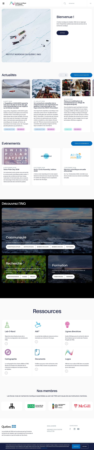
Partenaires (70, 247)
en (90, 3)
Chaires (24, 276)
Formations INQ (58, 276)
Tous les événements (82, 143)
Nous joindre (51, 426)
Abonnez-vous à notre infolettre (54, 430)
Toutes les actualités (81, 75)
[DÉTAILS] (63, 31)
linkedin (74, 429)
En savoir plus (44, 448)
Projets (32, 276)
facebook (71, 429)
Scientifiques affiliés (14, 247)
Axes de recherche (13, 276)
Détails (62, 33)
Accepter (76, 446)
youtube (78, 429)
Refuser (85, 446)
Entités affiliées (29, 247)
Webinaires (69, 276)
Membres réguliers (43, 247)
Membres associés (57, 247)
